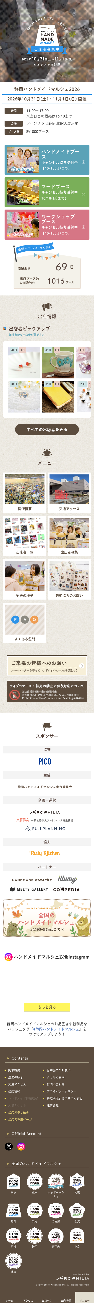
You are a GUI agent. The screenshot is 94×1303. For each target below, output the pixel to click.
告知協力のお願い (58, 1070)
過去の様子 (15, 1077)
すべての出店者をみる (47, 430)
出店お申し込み (18, 1112)
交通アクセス (17, 1084)
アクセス (28, 1300)
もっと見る (47, 1007)
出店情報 (66, 1300)
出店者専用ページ (20, 1119)
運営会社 (53, 1105)
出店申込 (47, 1300)
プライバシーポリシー (61, 1091)
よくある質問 (56, 1077)
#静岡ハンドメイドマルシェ (56, 1029)
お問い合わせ (56, 1084)
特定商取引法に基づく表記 (64, 1098)
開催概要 (14, 1070)
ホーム (9, 1300)
